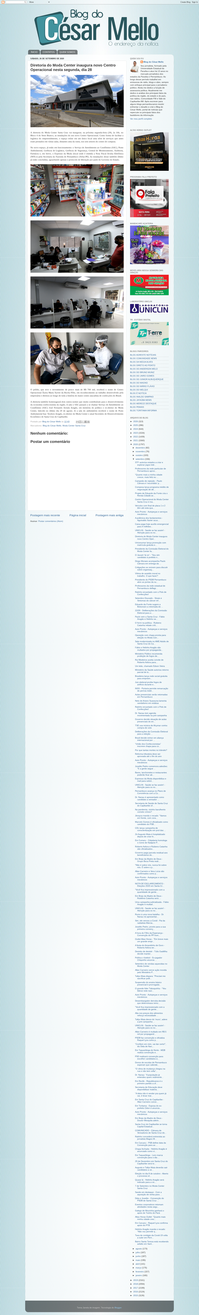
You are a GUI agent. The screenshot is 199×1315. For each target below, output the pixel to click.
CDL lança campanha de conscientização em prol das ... (150, 829)
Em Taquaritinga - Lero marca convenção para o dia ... (149, 1156)
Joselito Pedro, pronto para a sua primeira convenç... (150, 928)
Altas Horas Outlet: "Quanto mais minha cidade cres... (150, 1218)
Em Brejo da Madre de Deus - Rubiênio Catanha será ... (149, 897)
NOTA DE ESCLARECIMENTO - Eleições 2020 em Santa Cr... (149, 885)
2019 (136, 1280)
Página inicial (77, 515)
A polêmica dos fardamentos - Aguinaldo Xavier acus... (149, 519)
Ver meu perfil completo (141, 119)
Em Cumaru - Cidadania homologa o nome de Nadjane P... (151, 841)
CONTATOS (49, 52)
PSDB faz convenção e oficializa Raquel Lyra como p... (150, 1039)
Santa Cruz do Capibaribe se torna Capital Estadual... (151, 1125)
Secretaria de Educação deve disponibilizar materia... (148, 1088)
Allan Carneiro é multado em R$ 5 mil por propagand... (150, 1033)
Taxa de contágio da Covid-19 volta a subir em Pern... (151, 1236)
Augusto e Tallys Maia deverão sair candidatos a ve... (151, 1168)
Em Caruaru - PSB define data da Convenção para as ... (150, 1144)
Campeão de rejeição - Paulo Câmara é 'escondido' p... (148, 482)
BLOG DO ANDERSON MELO (144, 369)
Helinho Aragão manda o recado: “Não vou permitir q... (150, 1230)
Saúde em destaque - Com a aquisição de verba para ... (148, 1193)
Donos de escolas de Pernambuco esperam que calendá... (151, 1063)
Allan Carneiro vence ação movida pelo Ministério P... (151, 971)
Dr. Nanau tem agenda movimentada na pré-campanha (151, 714)
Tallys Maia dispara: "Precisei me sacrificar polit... (150, 977)
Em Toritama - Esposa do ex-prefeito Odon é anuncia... (148, 1107)
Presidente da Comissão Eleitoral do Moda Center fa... (152, 550)
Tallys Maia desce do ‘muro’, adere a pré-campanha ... (151, 1020)
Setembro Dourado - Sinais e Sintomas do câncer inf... (148, 599)
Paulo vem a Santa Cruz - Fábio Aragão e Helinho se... (150, 618)
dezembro (141, 448)
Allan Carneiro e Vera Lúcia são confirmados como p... (149, 872)
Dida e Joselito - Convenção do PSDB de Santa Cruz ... (149, 1199)
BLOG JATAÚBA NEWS (141, 400)
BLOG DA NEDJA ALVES (141, 362)
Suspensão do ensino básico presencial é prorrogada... (148, 983)
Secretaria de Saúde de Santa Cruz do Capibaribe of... (151, 804)
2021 (136, 440)
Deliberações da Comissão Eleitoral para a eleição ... (151, 733)
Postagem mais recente (45, 515)
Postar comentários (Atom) (50, 521)
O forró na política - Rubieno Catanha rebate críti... (148, 624)
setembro (140, 459)
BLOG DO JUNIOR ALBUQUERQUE (146, 379)
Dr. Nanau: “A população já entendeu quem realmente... (149, 1076)
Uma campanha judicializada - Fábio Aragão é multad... (152, 903)
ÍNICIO (34, 52)
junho (138, 1256)
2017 (136, 1288)
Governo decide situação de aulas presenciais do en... (151, 720)
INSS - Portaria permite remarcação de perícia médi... (151, 689)
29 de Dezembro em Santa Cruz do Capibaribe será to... (151, 1162)
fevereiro (140, 1272)
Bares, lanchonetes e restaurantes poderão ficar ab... (151, 773)
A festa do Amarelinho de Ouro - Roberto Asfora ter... (150, 946)
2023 (136, 433)
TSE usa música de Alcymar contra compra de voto (151, 726)
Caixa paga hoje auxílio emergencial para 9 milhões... (152, 525)
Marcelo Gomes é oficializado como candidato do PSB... (151, 823)
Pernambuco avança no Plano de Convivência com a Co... (150, 792)
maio (138, 1260)
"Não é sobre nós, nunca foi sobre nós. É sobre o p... (151, 866)
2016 (136, 1292)
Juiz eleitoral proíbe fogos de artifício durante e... (148, 683)
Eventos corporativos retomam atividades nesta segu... (149, 1205)
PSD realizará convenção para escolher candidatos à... (149, 1057)
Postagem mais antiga (110, 515)
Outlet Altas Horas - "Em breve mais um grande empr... (151, 940)
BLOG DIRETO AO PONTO (142, 365)
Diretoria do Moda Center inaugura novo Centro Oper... (151, 537)
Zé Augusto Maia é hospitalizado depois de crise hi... (150, 835)
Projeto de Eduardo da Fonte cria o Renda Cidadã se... (151, 494)
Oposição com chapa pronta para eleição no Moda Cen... (150, 636)
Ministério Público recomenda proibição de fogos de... (148, 655)
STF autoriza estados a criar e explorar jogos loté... (149, 463)
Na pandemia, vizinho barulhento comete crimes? (150, 811)
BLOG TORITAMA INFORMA (143, 410)
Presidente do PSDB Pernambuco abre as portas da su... (150, 581)
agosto (139, 1249)
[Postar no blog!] (80, 421)
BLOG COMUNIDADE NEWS (143, 358)
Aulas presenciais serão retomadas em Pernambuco (151, 696)
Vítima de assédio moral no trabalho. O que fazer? (147, 574)
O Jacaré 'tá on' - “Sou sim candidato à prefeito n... (147, 556)
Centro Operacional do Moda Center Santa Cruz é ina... (152, 500)
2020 (136, 444)
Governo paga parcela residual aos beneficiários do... (151, 854)
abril (138, 1264)
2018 (136, 1284)
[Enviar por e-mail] (77, 421)
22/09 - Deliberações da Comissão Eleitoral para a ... (151, 611)
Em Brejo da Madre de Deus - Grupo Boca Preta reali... (149, 860)
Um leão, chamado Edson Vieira (150, 666)
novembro (141, 451)
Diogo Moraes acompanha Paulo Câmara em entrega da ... (150, 562)
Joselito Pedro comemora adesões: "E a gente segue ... (151, 767)
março (139, 1268)
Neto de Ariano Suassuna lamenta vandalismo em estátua (151, 702)
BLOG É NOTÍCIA (138, 393)
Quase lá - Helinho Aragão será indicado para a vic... (149, 1181)
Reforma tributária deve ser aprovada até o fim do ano (148, 755)
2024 (136, 429)
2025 (136, 425)
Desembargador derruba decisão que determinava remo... (150, 1002)
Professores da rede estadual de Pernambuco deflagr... (150, 587)
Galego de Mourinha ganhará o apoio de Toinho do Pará (149, 1212)
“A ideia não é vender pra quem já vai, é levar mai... (150, 1094)
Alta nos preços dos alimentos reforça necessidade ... (149, 1014)
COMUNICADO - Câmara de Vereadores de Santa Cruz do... (150, 1131)
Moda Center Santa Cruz (74, 426)
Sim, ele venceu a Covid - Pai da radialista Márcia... (150, 922)
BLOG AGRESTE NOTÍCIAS (143, 355)
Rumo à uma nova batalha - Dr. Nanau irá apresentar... (149, 915)
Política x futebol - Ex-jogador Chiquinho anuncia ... (148, 959)
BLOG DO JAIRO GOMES (142, 376)
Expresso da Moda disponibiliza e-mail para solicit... (151, 780)
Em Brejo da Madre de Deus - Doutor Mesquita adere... (149, 1119)
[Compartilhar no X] (82, 421)
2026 (136, 421)
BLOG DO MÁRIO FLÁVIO (142, 386)
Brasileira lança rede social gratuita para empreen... (151, 677)
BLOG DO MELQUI (139, 390)
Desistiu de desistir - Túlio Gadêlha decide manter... (151, 952)
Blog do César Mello (52, 426)
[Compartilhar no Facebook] (85, 421)
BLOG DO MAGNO (139, 383)
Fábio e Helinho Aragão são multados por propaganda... (149, 648)
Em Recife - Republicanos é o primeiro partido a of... (148, 1082)
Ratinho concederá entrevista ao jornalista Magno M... (150, 1138)
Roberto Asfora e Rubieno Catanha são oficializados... (151, 848)
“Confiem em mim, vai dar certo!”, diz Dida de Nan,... (150, 1045)
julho (138, 1252)
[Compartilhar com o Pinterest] (88, 421)
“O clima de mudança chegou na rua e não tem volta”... (150, 1070)
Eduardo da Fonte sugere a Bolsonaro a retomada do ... (149, 605)
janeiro (139, 1275)
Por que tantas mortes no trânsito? (151, 750)
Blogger (118, 1308)
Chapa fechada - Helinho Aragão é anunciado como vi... (151, 1150)
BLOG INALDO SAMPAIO (142, 397)
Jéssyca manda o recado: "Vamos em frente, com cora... (150, 817)
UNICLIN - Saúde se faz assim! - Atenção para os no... (150, 531)
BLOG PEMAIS (137, 407)
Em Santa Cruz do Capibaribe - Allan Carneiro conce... (149, 1100)
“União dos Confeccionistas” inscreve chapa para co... (148, 745)
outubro (139, 455)
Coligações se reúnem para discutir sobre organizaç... (151, 568)
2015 (136, 1295)
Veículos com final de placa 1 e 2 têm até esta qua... (150, 507)
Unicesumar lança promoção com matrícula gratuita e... (150, 544)
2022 (136, 437)
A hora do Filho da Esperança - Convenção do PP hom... (149, 934)
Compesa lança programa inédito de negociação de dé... (152, 488)
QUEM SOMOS (67, 52)
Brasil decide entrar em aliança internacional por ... (149, 739)
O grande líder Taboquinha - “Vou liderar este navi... (150, 989)
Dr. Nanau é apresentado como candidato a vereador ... (149, 798)
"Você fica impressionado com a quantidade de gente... (149, 891)
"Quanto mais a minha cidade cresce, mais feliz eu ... (148, 476)
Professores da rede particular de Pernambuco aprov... (150, 470)
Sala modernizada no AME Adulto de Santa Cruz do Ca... (152, 642)
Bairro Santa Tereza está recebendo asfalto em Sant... (152, 1243)
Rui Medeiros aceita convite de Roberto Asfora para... (149, 661)
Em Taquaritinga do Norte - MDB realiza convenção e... (150, 1051)
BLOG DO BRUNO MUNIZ (142, 372)
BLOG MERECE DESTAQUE (143, 404)
